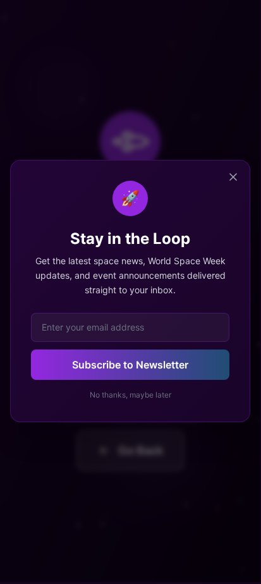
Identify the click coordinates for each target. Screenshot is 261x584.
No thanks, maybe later (130, 394)
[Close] (233, 177)
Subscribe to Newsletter (130, 364)
